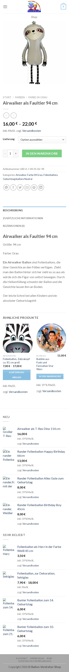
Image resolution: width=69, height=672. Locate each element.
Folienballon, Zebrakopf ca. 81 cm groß (16, 360)
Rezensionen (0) (14, 225)
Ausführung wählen (16, 375)
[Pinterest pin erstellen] (34, 187)
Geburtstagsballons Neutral (17, 178)
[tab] (34, 210)
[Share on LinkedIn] (41, 187)
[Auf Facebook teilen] (13, 187)
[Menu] (5, 6)
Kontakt (22, 658)
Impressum (37, 658)
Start (7, 97)
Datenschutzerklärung (34, 661)
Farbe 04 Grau (37, 97)
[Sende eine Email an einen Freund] (27, 187)
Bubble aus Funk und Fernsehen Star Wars (44, 364)
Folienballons (51, 174)
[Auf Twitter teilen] (20, 187)
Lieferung (9, 139)
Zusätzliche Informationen (23, 218)
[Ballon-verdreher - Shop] (34, 6)
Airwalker (21, 174)
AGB (49, 658)
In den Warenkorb (42, 153)
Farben (20, 97)
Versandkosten (31, 130)
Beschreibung (13, 210)
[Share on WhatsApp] (6, 187)
